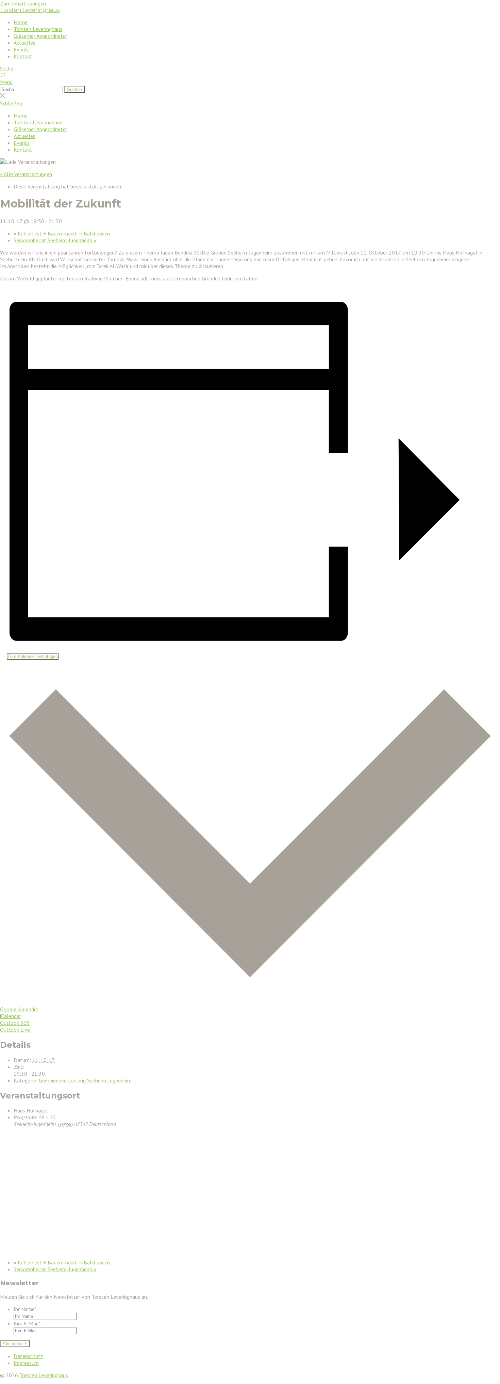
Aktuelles (24, 42)
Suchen (74, 89)
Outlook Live (15, 1029)
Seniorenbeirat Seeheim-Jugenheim (55, 240)
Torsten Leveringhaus (30, 10)
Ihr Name (25, 1309)
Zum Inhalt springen (23, 3)
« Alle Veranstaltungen (26, 174)
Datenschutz (28, 1356)
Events (22, 49)
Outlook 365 (15, 1022)
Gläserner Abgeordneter (40, 35)
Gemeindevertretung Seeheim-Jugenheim (85, 1080)
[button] (250, 82)
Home (21, 22)
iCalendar (10, 1016)
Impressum (26, 1362)
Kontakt (23, 56)
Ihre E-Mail (27, 1323)
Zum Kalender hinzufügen (32, 656)
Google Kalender (19, 1009)
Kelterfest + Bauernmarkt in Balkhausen (62, 233)
